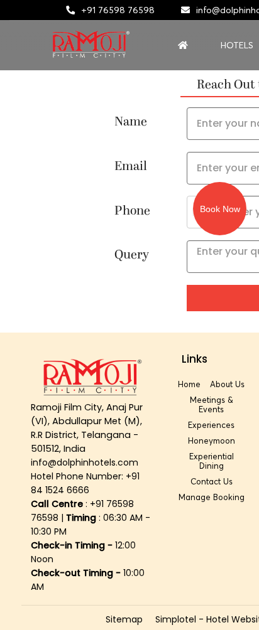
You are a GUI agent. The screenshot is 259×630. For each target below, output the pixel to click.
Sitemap (124, 619)
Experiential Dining (211, 461)
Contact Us (211, 481)
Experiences (211, 425)
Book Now (220, 209)
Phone (132, 211)
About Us (227, 384)
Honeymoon (211, 440)
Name (130, 121)
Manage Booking (212, 497)
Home (189, 384)
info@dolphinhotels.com (84, 462)
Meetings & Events (211, 404)
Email (130, 166)
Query (131, 254)
